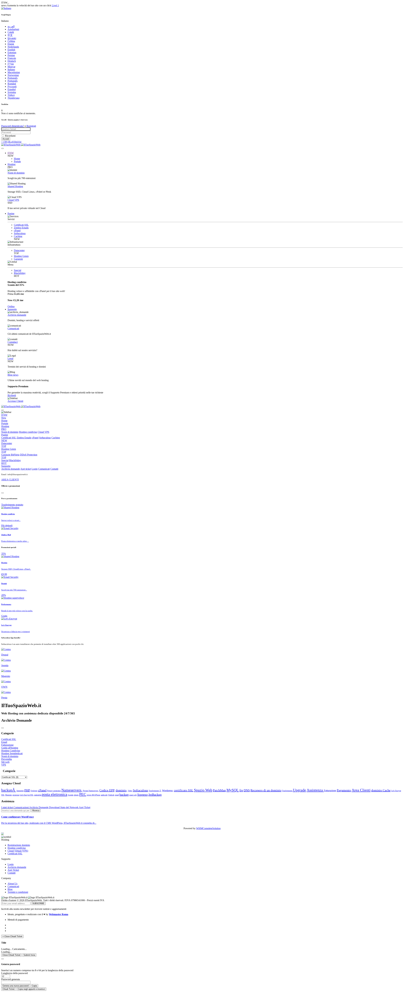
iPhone (97, 795)
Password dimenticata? (12, 126)
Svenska (12, 92)
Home (17, 158)
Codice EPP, (107, 790)
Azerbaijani (13, 29)
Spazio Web (203, 790)
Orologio (34, 791)
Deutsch (12, 61)
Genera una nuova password (16, 986)
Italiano (11, 69)
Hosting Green (21, 256)
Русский (12, 86)
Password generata (10, 979)
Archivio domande (17, 315)
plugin (76, 795)
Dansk (11, 44)
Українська (13, 98)
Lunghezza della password (14, 973)
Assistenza (315, 790)
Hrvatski (12, 38)
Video (130, 791)
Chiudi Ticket (9, 989)
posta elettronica (54, 794)
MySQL (232, 790)
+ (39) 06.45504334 (11, 142)
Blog (10, 889)
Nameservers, (71, 790)
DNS (247, 790)
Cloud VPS (13, 200)
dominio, (121, 790)
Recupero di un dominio (265, 790)
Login (35, 469)
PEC (82, 794)
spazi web (133, 795)
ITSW (11, 153)
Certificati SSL (21, 225)
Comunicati (13, 328)
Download (54, 807)
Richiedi (12, 395)
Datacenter (19, 250)
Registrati (31, 126)
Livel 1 (55, 5)
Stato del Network (69, 807)
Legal (10, 358)
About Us (12, 883)
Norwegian (13, 75)
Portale (17, 161)
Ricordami (10, 135)
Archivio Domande (39, 807)
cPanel (17, 230)
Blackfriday (20, 273)
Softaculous (20, 233)
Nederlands (13, 46)
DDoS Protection (19, 456)
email (117, 795)
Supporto (12, 309)
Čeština (11, 41)
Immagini (20, 791)
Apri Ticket (84, 807)
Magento (8, 795)
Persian (11, 55)
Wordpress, (167, 790)
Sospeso (142, 794)
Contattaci (13, 342)
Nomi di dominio (16, 172)
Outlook (111, 795)
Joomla (70, 795)
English (11, 49)
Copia (34, 986)
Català (11, 32)
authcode (104, 795)
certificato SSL (183, 790)
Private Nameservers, (91, 791)
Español (12, 89)
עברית (11, 63)
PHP (27, 790)
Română (12, 83)
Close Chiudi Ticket (11, 955)
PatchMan (219, 790)
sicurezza (15, 795)
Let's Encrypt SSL (26, 795)
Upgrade (299, 790)
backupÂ (8, 790)
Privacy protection (54, 791)
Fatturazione (330, 790)
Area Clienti (361, 790)
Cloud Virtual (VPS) (18, 850)
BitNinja (15, 454)
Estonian (12, 52)
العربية (11, 26)
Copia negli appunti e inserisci (31, 989)
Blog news (13, 375)
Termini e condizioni (18, 892)
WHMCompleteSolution (208, 828)
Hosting (11, 164)
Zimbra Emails (21, 227)
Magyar (11, 66)
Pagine (11, 213)
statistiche (38, 795)
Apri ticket (25, 469)
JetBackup (155, 794)
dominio (377, 790)
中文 (10, 35)
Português (13, 78)
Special (17, 270)
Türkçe (11, 95)
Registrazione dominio (19, 845)
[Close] (2, 492)
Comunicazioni (21, 807)
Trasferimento (287, 791)
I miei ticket (7, 807)
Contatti (54, 469)
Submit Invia (29, 955)
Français (12, 58)
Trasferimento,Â (155, 791)
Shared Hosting (15, 186)
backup (124, 794)
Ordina (11, 306)
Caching (18, 236)
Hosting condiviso (28, 432)
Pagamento (344, 790)
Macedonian (14, 72)
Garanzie (18, 259)
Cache (387, 790)
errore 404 (91, 795)
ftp (241, 790)
